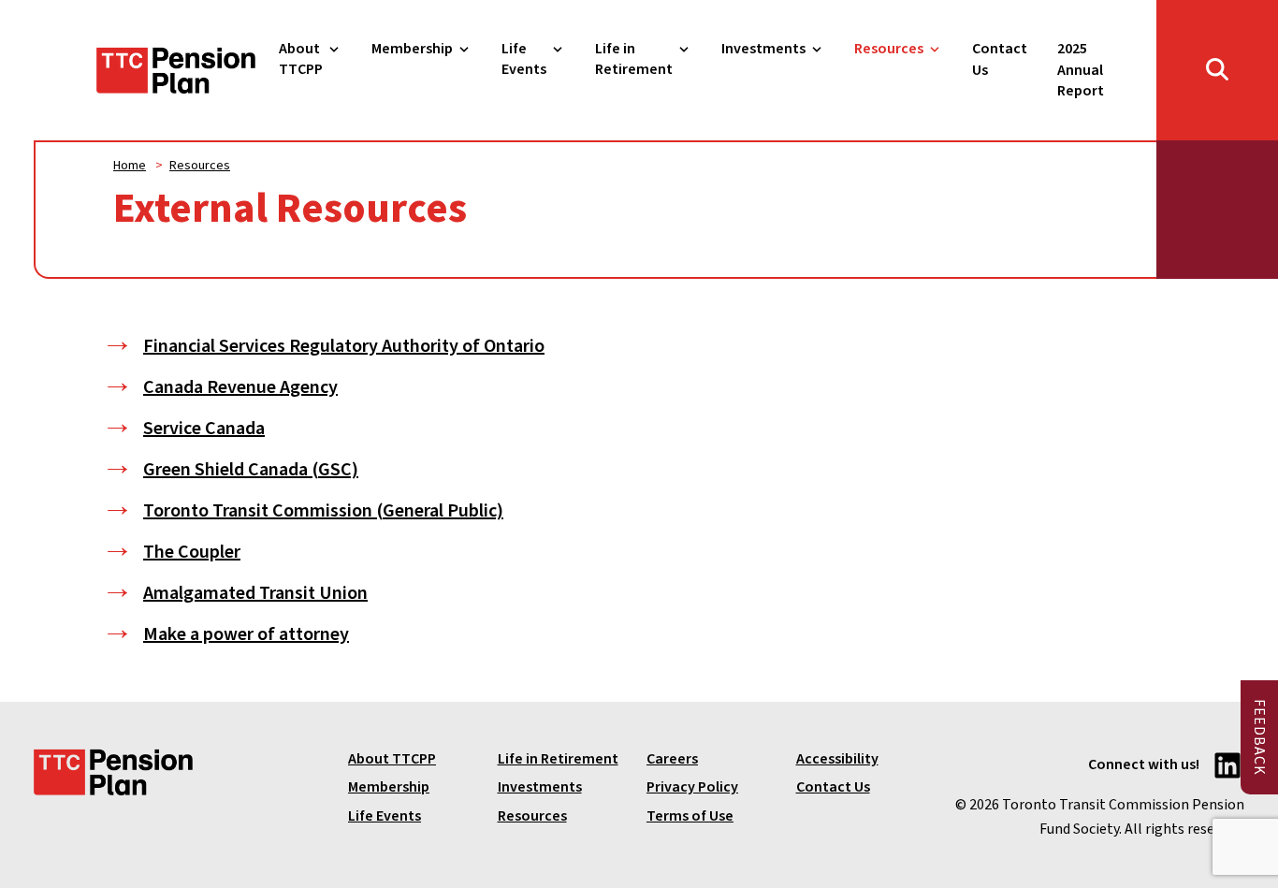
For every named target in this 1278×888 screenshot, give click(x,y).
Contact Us (999, 59)
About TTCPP (301, 59)
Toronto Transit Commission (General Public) (323, 511)
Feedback (1259, 737)
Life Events (523, 59)
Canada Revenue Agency (240, 387)
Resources (888, 48)
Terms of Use (689, 816)
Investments (763, 48)
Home (129, 165)
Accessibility (837, 759)
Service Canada (204, 428)
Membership (412, 48)
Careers (672, 759)
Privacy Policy (692, 787)
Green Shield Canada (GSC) (250, 470)
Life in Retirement (634, 59)
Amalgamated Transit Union (255, 593)
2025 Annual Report (1080, 69)
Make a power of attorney (246, 634)
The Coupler (191, 552)
